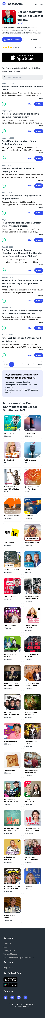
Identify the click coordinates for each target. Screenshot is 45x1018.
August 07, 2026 (8, 138)
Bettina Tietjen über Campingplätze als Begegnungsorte (21, 197)
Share (35, 39)
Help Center (8, 967)
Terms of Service (10, 954)
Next (40, 364)
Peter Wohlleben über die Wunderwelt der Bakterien (21, 339)
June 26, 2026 (7, 247)
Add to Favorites (13, 39)
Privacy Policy (9, 950)
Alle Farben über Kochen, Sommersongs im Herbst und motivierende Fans (22, 312)
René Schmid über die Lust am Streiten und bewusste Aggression (21, 224)
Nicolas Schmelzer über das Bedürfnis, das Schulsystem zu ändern (21, 115)
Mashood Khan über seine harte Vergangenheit (18, 170)
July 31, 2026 (7, 165)
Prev (6, 364)
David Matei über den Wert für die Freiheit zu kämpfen (19, 142)
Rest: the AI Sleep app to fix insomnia (18, 957)
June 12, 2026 (7, 308)
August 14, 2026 (8, 111)
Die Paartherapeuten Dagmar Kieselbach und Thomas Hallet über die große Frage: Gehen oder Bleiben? (22, 253)
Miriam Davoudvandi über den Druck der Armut (22, 88)
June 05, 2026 (7, 335)
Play (40, 104)
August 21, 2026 (8, 83)
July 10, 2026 (7, 220)
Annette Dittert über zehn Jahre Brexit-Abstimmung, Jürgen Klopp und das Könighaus (22, 283)
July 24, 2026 (7, 192)
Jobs (5, 947)
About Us (7, 943)
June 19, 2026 (7, 277)
